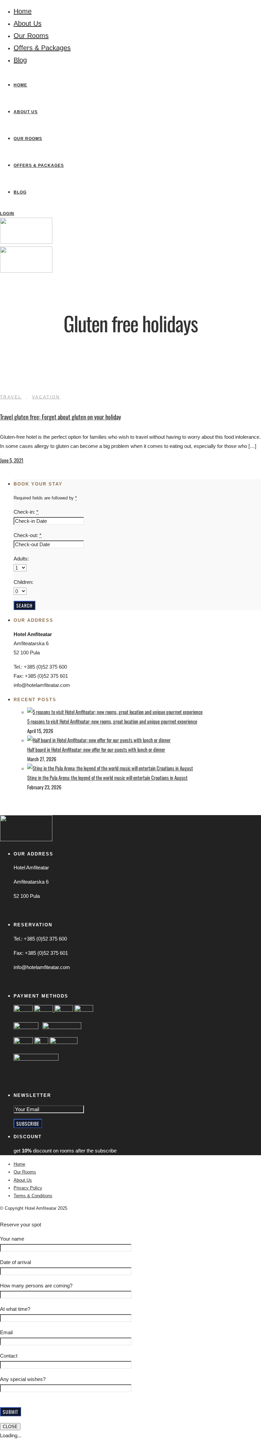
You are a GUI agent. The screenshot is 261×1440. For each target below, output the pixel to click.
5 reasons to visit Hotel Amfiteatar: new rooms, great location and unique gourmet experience (112, 721)
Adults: (21, 558)
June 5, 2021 (11, 460)
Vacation (46, 397)
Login (7, 213)
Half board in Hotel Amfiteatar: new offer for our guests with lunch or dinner (96, 749)
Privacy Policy (28, 1187)
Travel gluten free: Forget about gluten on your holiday (60, 416)
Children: (23, 582)
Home (23, 11)
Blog (20, 60)
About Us (27, 23)
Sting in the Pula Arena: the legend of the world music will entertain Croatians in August (107, 777)
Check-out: (27, 535)
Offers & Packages (42, 48)
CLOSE (10, 1426)
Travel (11, 397)
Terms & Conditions (33, 1195)
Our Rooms (31, 35)
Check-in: (26, 512)
